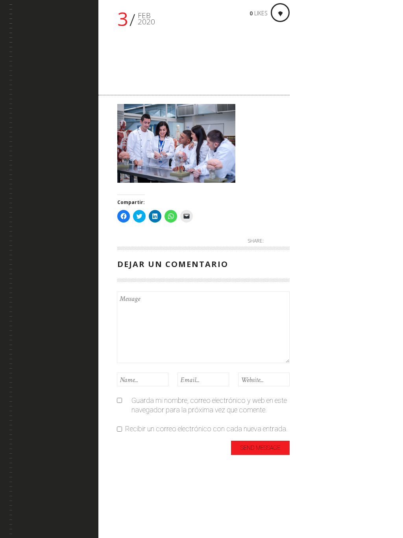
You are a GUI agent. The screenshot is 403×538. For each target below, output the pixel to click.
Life (314, 129)
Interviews (324, 116)
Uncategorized (324, 182)
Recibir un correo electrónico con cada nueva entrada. (206, 429)
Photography (323, 160)
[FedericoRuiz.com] (54, 26)
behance (30, 103)
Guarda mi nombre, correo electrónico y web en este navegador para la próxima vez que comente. (209, 405)
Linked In (30, 122)
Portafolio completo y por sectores (48, 79)
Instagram (32, 141)
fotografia (324, 90)
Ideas (317, 103)
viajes (317, 200)
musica (320, 142)
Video (317, 213)
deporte (320, 77)
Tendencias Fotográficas (38, 165)
